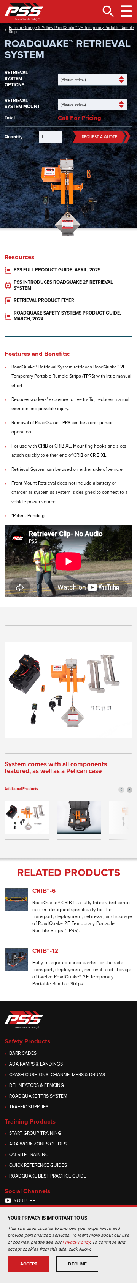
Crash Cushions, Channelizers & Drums (57, 1074)
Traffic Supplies (28, 1107)
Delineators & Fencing (36, 1085)
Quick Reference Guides (38, 1165)
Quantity (13, 136)
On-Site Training (29, 1154)
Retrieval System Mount (22, 103)
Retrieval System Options (16, 79)
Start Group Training (35, 1133)
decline (77, 1264)
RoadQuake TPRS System (38, 1096)
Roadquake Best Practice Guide (47, 1176)
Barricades (23, 1053)
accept (28, 1264)
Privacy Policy (76, 1242)
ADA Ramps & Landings (36, 1064)
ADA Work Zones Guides (38, 1144)
